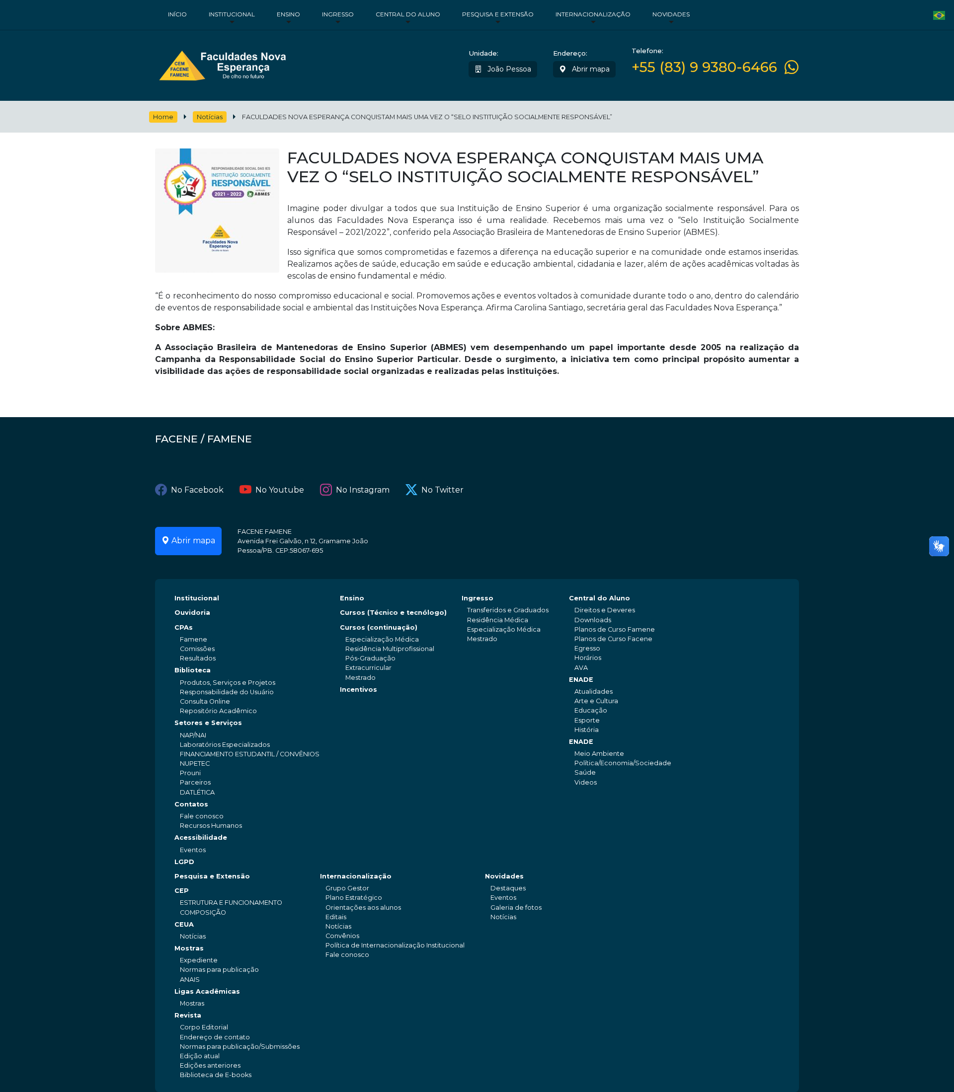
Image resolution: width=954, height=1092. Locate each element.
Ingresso (338, 14)
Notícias (210, 117)
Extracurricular (368, 667)
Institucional (232, 14)
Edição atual (200, 1056)
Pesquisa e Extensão (498, 14)
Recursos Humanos (211, 825)
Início (177, 14)
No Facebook (197, 490)
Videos (585, 782)
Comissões (197, 649)
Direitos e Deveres (604, 610)
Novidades (671, 14)
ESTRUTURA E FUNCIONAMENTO (231, 902)
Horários (587, 657)
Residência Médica (497, 620)
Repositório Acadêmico (218, 711)
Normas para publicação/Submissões (240, 1046)
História (586, 729)
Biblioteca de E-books (215, 1075)
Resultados (198, 658)
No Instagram (363, 490)
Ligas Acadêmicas (207, 991)
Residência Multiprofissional (389, 649)
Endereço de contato (215, 1037)
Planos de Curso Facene (613, 639)
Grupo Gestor (347, 888)
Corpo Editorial (204, 1027)
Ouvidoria (192, 612)
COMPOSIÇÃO (203, 912)
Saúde (585, 772)
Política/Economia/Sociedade (622, 763)
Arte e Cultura (596, 701)
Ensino (288, 14)
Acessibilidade (200, 837)
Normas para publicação (219, 969)
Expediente (199, 960)
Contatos (191, 804)
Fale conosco (202, 816)
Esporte (587, 720)
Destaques (508, 888)
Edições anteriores (210, 1065)
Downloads (592, 620)
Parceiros (195, 782)
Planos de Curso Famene (614, 629)
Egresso (587, 648)
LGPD (184, 862)
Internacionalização (593, 14)
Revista (187, 1015)
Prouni (190, 773)
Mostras (189, 948)
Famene (193, 639)
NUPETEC (195, 763)
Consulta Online (205, 701)
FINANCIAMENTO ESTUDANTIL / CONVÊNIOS (249, 754)
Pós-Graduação (370, 658)
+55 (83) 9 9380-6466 (704, 67)
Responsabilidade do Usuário (227, 692)
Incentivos (358, 689)
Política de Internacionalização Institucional (395, 945)
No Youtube (279, 490)
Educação (590, 710)
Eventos (193, 850)
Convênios (342, 936)
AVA (581, 667)
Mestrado (360, 677)
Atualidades (593, 691)
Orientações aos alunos (363, 907)
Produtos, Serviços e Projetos (227, 682)
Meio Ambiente (599, 753)
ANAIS (190, 979)
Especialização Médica (382, 639)
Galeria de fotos (516, 907)
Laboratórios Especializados (225, 744)
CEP (181, 890)
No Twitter (442, 490)
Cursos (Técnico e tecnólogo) (393, 612)
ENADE (581, 679)
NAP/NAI (193, 735)
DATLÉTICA (197, 792)
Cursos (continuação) (378, 627)
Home (163, 117)
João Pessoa (508, 69)
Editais (335, 917)
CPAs (183, 627)
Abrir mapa (590, 69)
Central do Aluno (408, 14)
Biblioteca (192, 670)
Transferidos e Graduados (508, 610)
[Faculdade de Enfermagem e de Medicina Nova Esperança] (222, 63)
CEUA (184, 924)
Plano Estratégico (353, 897)
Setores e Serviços (208, 723)
